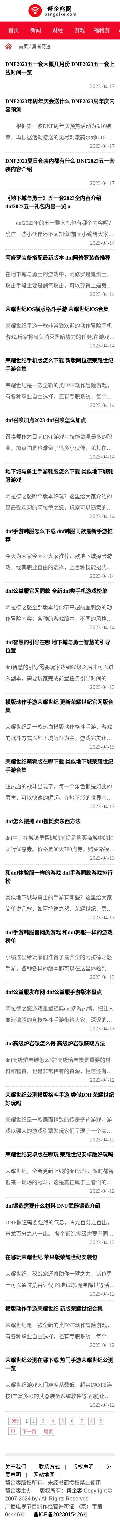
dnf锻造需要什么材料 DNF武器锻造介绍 (52, 1206)
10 (12, 1431)
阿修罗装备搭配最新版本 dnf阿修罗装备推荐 (57, 258)
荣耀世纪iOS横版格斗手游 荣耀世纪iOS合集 (57, 309)
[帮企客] (60, 10)
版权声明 (83, 1467)
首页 (13, 30)
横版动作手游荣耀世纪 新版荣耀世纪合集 (54, 1308)
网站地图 (44, 1475)
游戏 (79, 30)
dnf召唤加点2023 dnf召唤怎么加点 (45, 420)
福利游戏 (102, 33)
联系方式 (49, 1467)
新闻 (35, 30)
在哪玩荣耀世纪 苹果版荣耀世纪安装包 (51, 1257)
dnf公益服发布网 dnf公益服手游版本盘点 (53, 992)
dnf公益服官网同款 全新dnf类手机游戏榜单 (56, 591)
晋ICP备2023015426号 (60, 1514)
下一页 (29, 1431)
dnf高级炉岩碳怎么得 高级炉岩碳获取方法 (55, 1043)
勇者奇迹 (41, 46)
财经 (57, 30)
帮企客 (74, 1491)
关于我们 (15, 1467)
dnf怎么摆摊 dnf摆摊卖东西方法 (43, 821)
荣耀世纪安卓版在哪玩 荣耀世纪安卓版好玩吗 (59, 1154)
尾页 (48, 1431)
